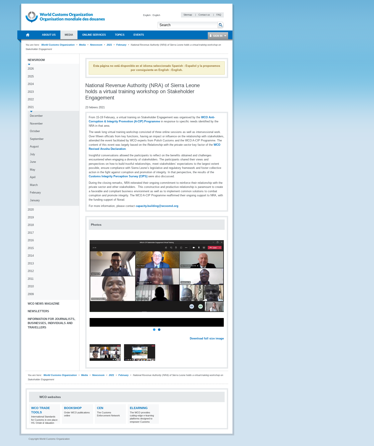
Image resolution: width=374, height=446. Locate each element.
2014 (31, 255)
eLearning (139, 408)
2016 (31, 240)
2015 (31, 248)
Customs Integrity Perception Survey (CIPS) (118, 176)
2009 (31, 294)
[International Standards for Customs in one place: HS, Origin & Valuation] (56, 421)
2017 (31, 232)
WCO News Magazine (44, 303)
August (34, 146)
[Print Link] (210, 87)
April (32, 177)
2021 (109, 44)
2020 (31, 209)
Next (223, 334)
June (33, 161)
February (121, 44)
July (32, 154)
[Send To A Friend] (223, 88)
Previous (93, 334)
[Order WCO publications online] (89, 421)
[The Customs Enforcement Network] (122, 421)
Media (82, 44)
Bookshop (73, 408)
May (32, 169)
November (36, 123)
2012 (31, 271)
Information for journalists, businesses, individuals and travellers (51, 323)
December (36, 115)
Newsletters (38, 311)
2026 (31, 68)
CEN (100, 408)
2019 (31, 217)
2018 (31, 225)
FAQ (218, 14)
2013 (31, 263)
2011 (31, 278)
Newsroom (96, 44)
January (35, 200)
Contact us (204, 14)
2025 (31, 76)
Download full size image (207, 338)
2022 (31, 99)
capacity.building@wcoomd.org (157, 206)
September (37, 139)
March (34, 185)
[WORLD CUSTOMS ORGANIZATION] (27, 34)
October (35, 131)
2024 (31, 84)
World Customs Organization (58, 44)
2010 (31, 286)
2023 (31, 91)
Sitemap (188, 14)
